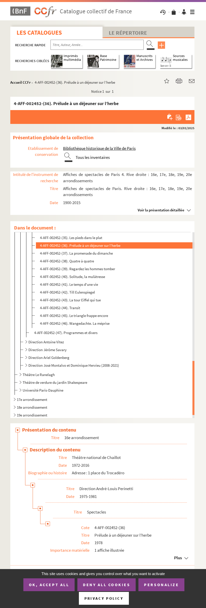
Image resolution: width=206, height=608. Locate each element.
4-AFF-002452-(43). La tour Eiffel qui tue (70, 300)
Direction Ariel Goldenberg (48, 357)
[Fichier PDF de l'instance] (188, 117)
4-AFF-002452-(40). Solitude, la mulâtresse (72, 276)
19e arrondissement (32, 415)
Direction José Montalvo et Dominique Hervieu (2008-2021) (73, 365)
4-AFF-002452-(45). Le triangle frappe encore (74, 315)
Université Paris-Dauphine (43, 390)
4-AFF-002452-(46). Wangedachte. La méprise (75, 323)
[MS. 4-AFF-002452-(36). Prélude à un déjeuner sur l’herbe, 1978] (163, 80)
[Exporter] (178, 117)
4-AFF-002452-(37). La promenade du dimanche (76, 253)
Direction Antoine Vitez (46, 342)
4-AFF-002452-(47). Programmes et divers (65, 332)
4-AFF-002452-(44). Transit (60, 307)
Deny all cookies (106, 584)
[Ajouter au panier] (170, 117)
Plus (178, 557)
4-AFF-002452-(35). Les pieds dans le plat (71, 237)
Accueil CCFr (20, 82)
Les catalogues (39, 32)
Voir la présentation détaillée (161, 210)
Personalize (161, 584)
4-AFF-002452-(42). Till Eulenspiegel (67, 292)
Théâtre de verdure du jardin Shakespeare (55, 382)
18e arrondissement (32, 407)
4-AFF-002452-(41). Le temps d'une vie (69, 284)
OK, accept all (49, 584)
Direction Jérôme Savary (47, 349)
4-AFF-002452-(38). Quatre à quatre (67, 261)
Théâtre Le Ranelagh (39, 374)
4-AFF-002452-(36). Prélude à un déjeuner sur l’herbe (80, 245)
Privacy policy (103, 598)
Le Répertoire (128, 32)
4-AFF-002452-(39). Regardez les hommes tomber (77, 268)
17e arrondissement (32, 399)
